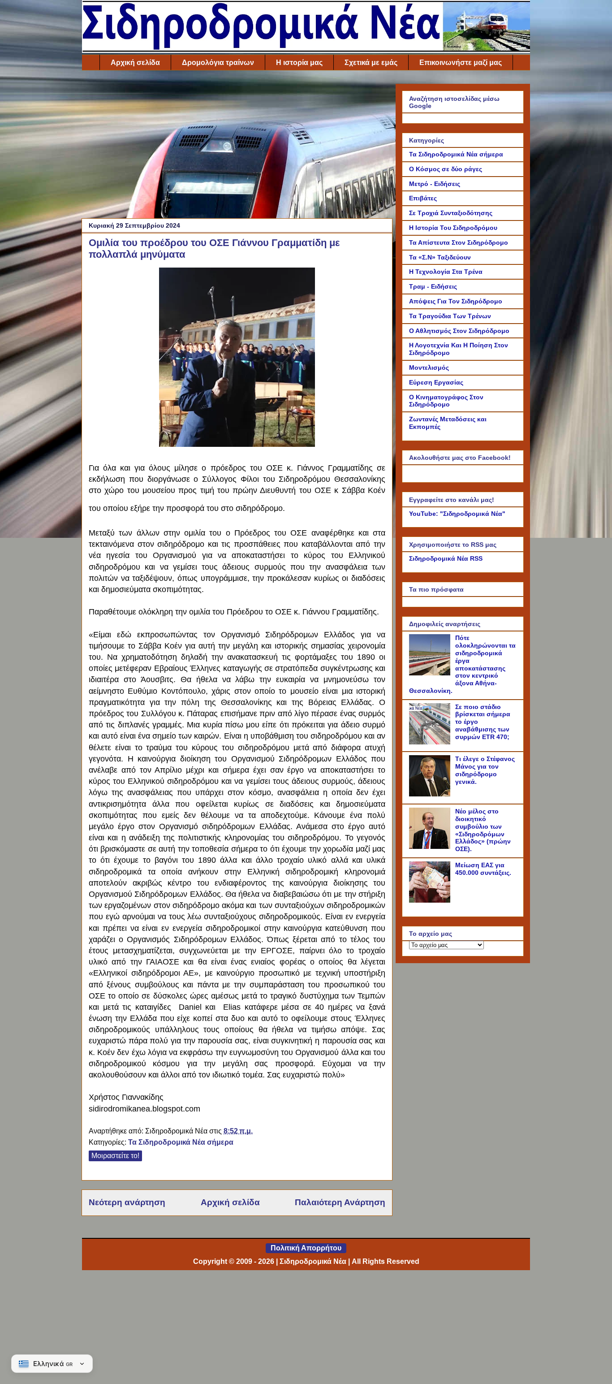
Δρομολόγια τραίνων (218, 62)
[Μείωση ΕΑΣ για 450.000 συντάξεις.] (431, 900)
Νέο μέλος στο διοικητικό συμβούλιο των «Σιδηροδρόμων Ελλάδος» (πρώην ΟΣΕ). (483, 830)
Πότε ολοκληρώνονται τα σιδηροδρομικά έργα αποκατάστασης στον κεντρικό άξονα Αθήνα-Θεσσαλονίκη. (462, 664)
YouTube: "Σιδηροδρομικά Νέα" (457, 513)
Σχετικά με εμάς (371, 62)
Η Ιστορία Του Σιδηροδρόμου (453, 227)
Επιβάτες (423, 198)
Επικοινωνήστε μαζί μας (460, 62)
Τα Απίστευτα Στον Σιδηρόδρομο (458, 242)
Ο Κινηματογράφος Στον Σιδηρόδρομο (446, 401)
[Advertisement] (237, 146)
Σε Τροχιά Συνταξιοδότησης (450, 212)
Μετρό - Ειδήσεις (434, 183)
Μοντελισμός (429, 367)
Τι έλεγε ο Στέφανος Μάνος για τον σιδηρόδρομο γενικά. (485, 770)
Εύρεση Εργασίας (436, 382)
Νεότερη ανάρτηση (127, 1202)
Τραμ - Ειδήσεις (433, 286)
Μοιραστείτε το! (115, 1155)
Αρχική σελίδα (135, 62)
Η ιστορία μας (299, 62)
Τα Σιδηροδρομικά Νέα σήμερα (180, 1142)
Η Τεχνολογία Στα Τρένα (446, 271)
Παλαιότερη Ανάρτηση (340, 1202)
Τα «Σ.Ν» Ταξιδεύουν (440, 257)
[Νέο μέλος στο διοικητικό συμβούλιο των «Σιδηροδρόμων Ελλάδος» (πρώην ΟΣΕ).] (431, 846)
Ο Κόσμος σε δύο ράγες (445, 169)
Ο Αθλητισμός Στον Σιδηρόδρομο (459, 330)
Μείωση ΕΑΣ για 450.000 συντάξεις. (483, 868)
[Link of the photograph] (237, 442)
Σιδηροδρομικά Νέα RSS (446, 558)
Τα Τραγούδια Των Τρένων (450, 316)
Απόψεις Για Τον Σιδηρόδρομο (455, 301)
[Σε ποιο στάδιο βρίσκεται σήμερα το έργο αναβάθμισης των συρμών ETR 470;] (431, 742)
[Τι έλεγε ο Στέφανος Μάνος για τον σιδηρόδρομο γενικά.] (431, 794)
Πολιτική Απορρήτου (306, 1248)
